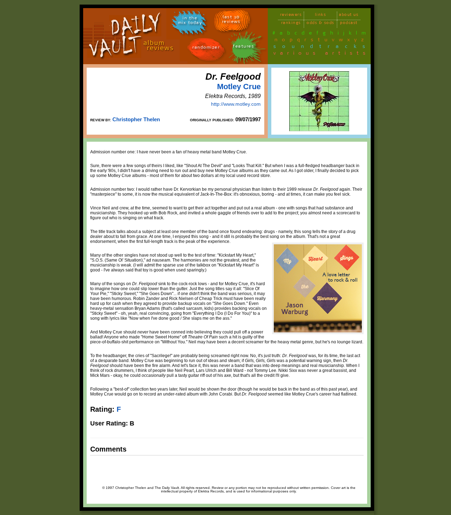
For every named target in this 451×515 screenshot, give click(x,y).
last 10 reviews (231, 20)
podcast (349, 23)
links (320, 15)
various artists (321, 54)
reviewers (291, 15)
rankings (291, 23)
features (243, 47)
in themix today (190, 21)
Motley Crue (239, 86)
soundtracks (322, 47)
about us (348, 15)
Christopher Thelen (136, 119)
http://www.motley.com (236, 104)
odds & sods (320, 23)
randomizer (206, 48)
